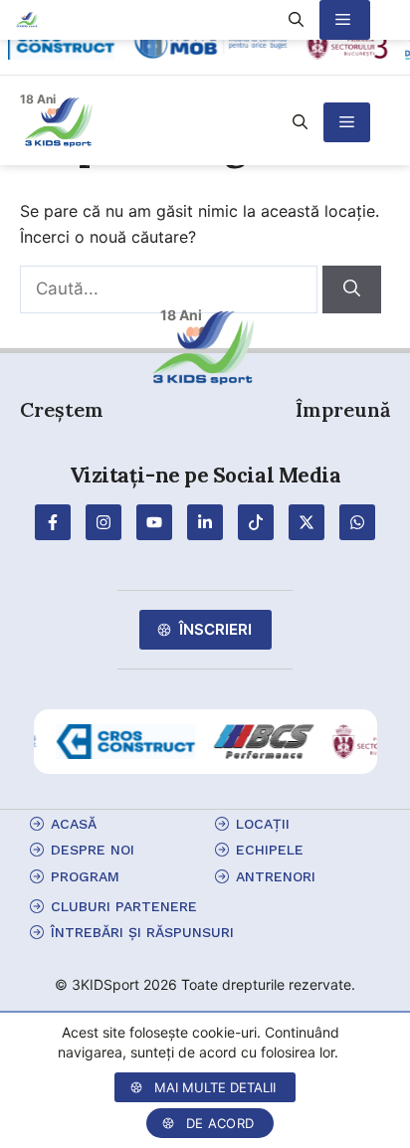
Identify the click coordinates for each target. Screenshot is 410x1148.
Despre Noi (92, 850)
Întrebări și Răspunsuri (142, 932)
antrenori (275, 876)
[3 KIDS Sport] (27, 20)
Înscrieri (215, 629)
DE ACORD (220, 1123)
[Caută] (351, 289)
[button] (300, 122)
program (85, 876)
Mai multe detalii (215, 1087)
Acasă (74, 824)
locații (263, 824)
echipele (270, 850)
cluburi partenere (124, 906)
